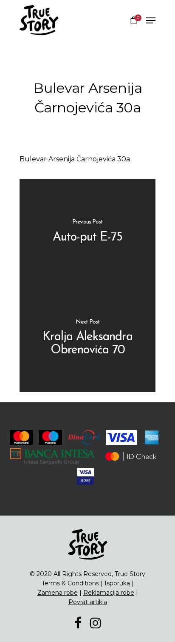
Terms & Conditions (70, 583)
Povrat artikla (87, 602)
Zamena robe (57, 592)
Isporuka (117, 583)
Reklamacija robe (108, 592)
